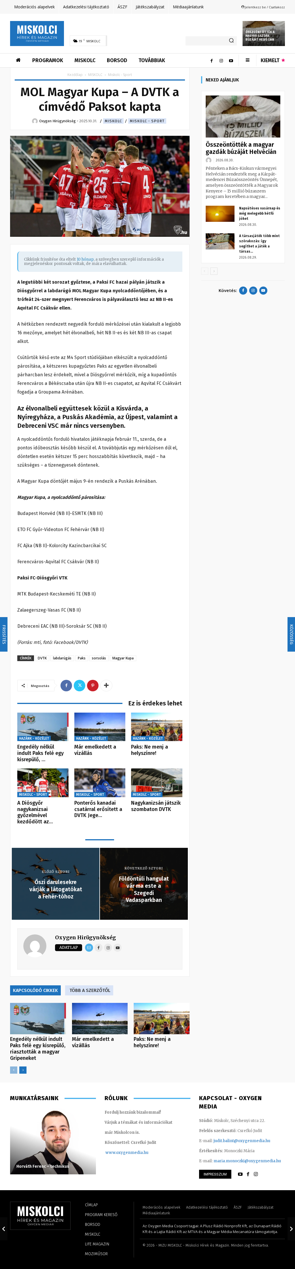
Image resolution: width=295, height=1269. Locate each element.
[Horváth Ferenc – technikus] (53, 1141)
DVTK (42, 658)
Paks (82, 658)
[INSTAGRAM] (255, 1174)
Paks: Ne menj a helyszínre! (149, 750)
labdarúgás (62, 658)
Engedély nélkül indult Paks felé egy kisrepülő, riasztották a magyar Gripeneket (37, 1048)
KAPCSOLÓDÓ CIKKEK (35, 990)
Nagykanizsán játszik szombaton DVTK (156, 806)
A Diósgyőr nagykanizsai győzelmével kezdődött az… (35, 812)
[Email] (89, 948)
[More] (106, 685)
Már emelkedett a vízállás (95, 750)
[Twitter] (79, 685)
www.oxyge (116, 1152)
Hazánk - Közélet (34, 738)
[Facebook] (211, 60)
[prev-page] (13, 1070)
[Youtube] (231, 60)
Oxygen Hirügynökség (85, 937)
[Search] (231, 40)
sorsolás (99, 658)
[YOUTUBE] (240, 1174)
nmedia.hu (138, 1152)
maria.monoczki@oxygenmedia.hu (247, 1161)
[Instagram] (221, 60)
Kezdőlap (75, 74)
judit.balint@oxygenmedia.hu (241, 1140)
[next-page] (23, 1070)
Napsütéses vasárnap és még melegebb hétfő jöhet (259, 213)
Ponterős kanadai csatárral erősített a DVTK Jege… (98, 809)
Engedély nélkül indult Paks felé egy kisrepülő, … (40, 753)
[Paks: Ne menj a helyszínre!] (156, 727)
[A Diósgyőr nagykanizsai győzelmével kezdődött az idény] (43, 782)
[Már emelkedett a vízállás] (100, 727)
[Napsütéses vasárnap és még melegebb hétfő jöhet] (220, 214)
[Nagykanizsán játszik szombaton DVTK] (156, 782)
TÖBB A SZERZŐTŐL (89, 990)
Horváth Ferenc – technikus (42, 1166)
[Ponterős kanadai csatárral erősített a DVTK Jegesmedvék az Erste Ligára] (100, 782)
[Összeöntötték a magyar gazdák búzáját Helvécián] (243, 117)
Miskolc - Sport (147, 121)
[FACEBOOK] (248, 1174)
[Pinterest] (93, 685)
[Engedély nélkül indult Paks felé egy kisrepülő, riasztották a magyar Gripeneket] (43, 727)
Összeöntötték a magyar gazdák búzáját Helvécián (260, 35)
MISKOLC (95, 74)
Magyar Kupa (123, 658)
